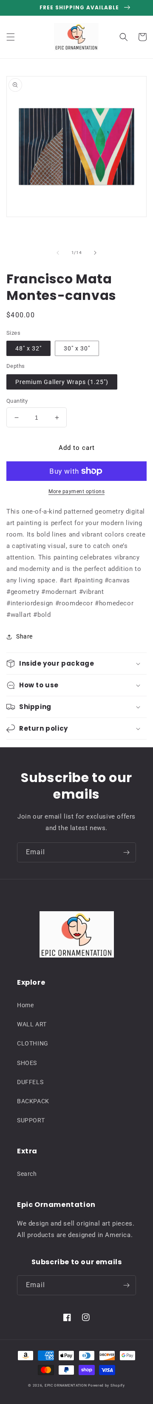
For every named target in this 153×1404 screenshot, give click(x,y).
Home (25, 1005)
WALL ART (32, 1024)
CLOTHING (32, 1043)
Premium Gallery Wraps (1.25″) (61, 382)
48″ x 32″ (28, 348)
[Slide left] (57, 252)
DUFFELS (30, 1082)
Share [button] (24, 636)
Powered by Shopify (106, 1385)
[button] (10, 37)
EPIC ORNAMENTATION (66, 1385)
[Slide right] (95, 252)
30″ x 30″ (77, 348)
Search (27, 1173)
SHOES (27, 1062)
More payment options (76, 491)
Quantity (17, 401)
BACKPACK (33, 1101)
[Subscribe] (126, 852)
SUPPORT (31, 1120)
